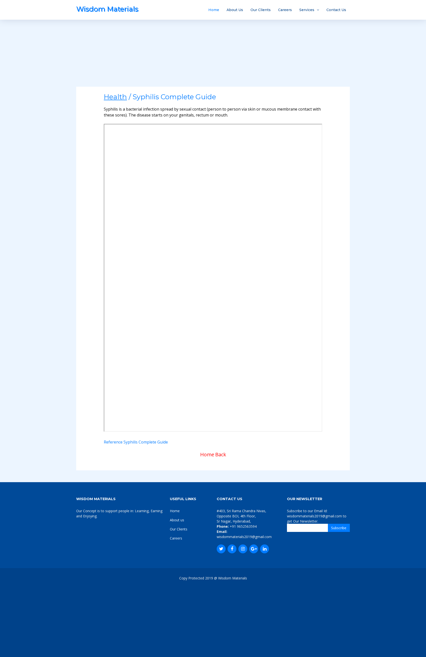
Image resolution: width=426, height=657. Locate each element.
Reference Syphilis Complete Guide (136, 442)
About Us (235, 10)
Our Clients (260, 10)
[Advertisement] (213, 52)
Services (306, 10)
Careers (285, 10)
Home (213, 10)
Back (220, 454)
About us (177, 520)
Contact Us (336, 10)
